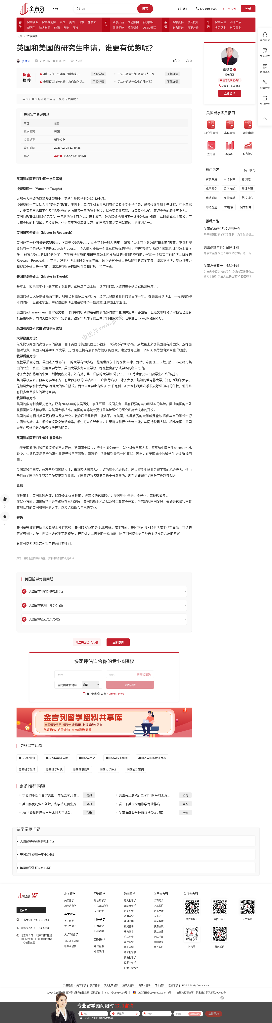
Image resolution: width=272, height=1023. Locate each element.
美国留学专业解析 (117, 758)
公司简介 (158, 900)
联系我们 (158, 905)
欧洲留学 (173, 985)
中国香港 (99, 946)
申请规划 (211, 207)
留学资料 (178, 22)
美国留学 (69, 900)
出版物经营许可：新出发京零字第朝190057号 (201, 992)
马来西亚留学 (101, 905)
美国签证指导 (81, 769)
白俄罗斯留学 (131, 968)
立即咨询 (118, 642)
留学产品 (118, 22)
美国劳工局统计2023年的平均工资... (144, 795)
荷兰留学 (129, 942)
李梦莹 (25, 61)
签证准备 (193, 27)
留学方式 (229, 188)
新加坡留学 (100, 900)
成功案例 (133, 22)
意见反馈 (158, 911)
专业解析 (229, 197)
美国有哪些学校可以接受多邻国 (141, 813)
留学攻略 (32, 22)
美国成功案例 (135, 769)
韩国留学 (99, 931)
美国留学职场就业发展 (152, 758)
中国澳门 (99, 951)
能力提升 (178, 27)
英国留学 (69, 921)
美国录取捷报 (27, 758)
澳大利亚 (44, 27)
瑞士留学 (129, 947)
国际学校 (118, 27)
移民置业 (235, 27)
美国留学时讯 (54, 769)
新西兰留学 (70, 946)
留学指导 (245, 207)
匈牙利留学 (130, 952)
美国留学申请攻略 (57, 758)
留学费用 (211, 179)
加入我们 (158, 947)
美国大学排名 (108, 769)
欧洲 (66, 27)
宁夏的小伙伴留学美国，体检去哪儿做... (50, 795)
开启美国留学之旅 (86, 642)
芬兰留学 (129, 937)
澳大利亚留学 (71, 941)
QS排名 (228, 207)
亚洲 (75, 27)
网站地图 (158, 937)
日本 (81, 22)
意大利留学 (130, 900)
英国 (62, 22)
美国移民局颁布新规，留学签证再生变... (50, 804)
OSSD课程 (149, 27)
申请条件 (229, 179)
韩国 (57, 27)
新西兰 (31, 27)
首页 (19, 36)
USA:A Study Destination (195, 985)
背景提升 (247, 179)
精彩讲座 (133, 27)
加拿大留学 (70, 905)
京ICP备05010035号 (116, 992)
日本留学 (99, 926)
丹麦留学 (129, 911)
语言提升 (193, 22)
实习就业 (220, 27)
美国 (72, 22)
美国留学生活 (27, 769)
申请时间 (211, 197)
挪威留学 (129, 926)
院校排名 (148, 22)
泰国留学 (99, 911)
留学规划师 (49, 22)
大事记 (157, 916)
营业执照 (158, 931)
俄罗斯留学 (130, 962)
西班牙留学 (130, 905)
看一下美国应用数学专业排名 (139, 804)
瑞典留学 (129, 931)
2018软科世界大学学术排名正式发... (47, 813)
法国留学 (129, 916)
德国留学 (129, 921)
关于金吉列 (229, 9)
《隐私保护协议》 (115, 694)
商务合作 (158, 921)
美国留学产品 (86, 758)
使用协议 (158, 926)
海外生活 (235, 22)
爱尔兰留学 (70, 926)
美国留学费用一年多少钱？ (38, 854)
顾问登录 (158, 942)
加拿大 (92, 22)
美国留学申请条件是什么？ (38, 841)
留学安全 (220, 22)
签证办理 (247, 188)
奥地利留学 (130, 957)
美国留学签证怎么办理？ (36, 868)
